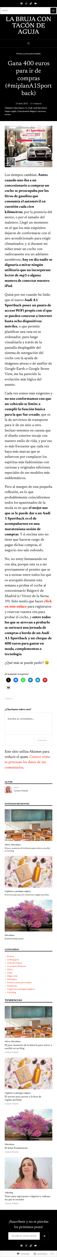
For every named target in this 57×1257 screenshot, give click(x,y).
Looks (9, 973)
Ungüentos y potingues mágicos (18, 891)
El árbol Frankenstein (14, 939)
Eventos (10, 956)
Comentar (42, 740)
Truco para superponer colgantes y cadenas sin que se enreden (27, 1198)
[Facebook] (21, 3)
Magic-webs (12, 976)
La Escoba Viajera (14, 963)
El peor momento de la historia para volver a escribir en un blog (27, 849)
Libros (7, 845)
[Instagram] (26, 3)
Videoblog (11, 993)
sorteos (8, 115)
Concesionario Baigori (26, 111)
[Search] (53, 11)
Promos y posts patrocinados (28, 54)
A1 (25, 108)
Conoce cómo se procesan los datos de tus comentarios (27, 762)
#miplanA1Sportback (14, 108)
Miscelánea (16, 845)
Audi (30, 108)
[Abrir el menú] (28, 43)
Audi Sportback (40, 108)
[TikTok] (31, 3)
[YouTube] (35, 3)
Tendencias (12, 986)
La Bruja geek (13, 960)
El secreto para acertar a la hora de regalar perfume (27, 895)
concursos (41, 111)
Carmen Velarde (21, 791)
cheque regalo (10, 111)
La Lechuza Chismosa (16, 966)
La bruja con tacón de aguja (28, 26)
